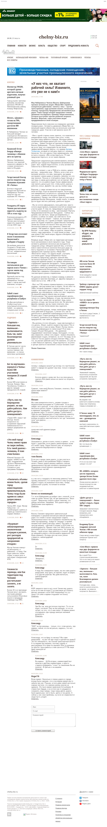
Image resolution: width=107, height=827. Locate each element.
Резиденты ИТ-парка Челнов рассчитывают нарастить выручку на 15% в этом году (16, 209)
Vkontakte (85, 800)
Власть (41, 45)
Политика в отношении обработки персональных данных (63, 818)
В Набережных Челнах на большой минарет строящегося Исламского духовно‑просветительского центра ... (18, 136)
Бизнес (32, 45)
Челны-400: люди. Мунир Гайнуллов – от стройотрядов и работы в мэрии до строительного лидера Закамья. (17, 510)
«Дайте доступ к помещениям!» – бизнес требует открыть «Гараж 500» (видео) (90, 501)
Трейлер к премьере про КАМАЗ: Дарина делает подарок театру (89, 287)
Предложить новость (78, 45)
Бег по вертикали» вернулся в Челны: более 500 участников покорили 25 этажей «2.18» (17, 371)
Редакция (58, 801)
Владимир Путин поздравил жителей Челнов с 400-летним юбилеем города (88, 528)
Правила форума (61, 808)
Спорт (63, 45)
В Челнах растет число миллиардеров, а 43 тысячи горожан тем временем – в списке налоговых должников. (16, 350)
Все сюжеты (12, 60)
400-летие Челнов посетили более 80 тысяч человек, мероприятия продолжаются (87, 266)
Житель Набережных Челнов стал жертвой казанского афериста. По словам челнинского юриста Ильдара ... (17, 164)
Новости (22, 45)
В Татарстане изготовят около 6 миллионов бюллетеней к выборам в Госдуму (17, 238)
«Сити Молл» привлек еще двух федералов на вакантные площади (89, 154)
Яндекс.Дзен (86, 803)
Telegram (85, 797)
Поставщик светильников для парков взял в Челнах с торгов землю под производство (17, 267)
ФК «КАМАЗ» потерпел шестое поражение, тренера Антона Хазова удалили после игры (89, 475)
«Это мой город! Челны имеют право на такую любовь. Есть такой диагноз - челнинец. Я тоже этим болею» (17, 446)
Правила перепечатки (62, 805)
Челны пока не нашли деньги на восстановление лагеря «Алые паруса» (89, 198)
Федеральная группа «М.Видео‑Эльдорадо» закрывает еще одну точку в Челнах (89, 175)
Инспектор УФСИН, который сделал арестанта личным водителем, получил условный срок (16, 92)
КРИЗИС (10, 57)
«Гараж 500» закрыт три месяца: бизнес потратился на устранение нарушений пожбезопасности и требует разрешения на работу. (16, 424)
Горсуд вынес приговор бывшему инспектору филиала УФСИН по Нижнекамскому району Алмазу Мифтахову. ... (16, 105)
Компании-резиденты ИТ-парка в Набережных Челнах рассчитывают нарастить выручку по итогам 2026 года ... (17, 221)
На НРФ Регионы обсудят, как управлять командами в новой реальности (89, 237)
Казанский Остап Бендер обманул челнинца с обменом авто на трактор (16, 152)
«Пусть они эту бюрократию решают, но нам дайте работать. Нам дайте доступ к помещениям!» (17, 407)
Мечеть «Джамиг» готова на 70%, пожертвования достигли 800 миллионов (15, 123)
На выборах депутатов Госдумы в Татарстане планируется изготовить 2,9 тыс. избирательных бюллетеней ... (16, 249)
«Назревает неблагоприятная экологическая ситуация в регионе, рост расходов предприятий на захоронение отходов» (17, 533)
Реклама (58, 811)
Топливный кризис (59, 57)
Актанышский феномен (26, 57)
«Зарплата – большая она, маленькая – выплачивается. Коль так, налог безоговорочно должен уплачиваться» (15, 332)
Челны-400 (43, 57)
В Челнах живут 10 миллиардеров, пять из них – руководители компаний (89, 417)
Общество (52, 45)
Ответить (35, 370)
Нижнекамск (76, 57)
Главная (11, 45)
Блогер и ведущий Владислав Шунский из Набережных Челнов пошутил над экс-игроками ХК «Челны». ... (17, 192)
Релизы (87, 57)
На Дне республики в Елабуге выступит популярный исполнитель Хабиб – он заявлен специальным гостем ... (17, 306)
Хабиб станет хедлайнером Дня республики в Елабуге (16, 296)
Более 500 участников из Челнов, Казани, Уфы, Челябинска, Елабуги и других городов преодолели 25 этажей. (17, 386)
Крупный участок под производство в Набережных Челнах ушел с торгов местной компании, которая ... (16, 280)
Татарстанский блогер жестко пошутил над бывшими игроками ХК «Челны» (16, 181)
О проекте (58, 798)
